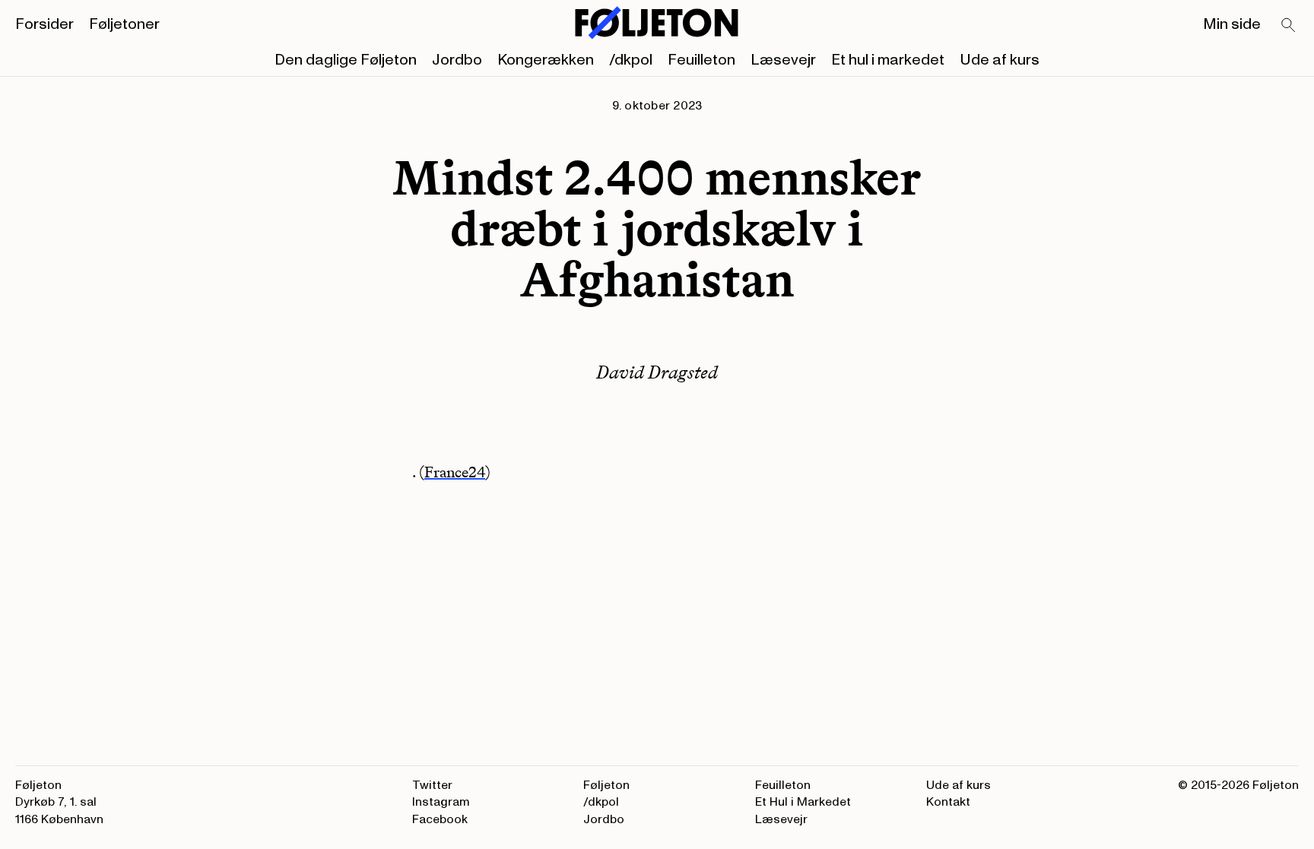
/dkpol (630, 60)
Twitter (432, 785)
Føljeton (606, 785)
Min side (1232, 24)
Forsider (44, 24)
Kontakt (948, 802)
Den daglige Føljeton (346, 60)
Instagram (441, 802)
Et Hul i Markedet (803, 802)
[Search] (1289, 26)
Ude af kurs (999, 60)
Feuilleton (701, 60)
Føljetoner (124, 24)
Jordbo (457, 60)
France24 (454, 472)
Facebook (440, 819)
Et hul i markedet (887, 60)
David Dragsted (657, 372)
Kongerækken (545, 60)
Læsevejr (783, 60)
